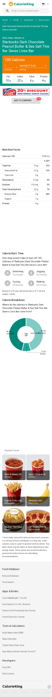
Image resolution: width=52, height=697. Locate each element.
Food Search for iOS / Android (16, 604)
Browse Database (10, 576)
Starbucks (28, 20)
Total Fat (6, 166)
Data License (8, 673)
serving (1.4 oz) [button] (28, 65)
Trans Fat (9, 175)
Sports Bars (44, 20)
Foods (16, 20)
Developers (8, 660)
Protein (5, 203)
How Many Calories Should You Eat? (19, 651)
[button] (45, 4)
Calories (6, 156)
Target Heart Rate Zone (13, 645)
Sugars (8, 199)
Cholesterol (8, 180)
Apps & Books (10, 591)
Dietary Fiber (10, 194)
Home (5, 20)
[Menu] (4, 4)
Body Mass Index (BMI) (12, 633)
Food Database (10, 569)
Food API (6, 667)
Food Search (8, 582)
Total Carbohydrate (11, 189)
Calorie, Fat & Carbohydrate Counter (19, 610)
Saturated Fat (11, 170)
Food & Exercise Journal (13, 617)
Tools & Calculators (13, 625)
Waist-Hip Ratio (9, 639)
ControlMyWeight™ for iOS (14, 598)
